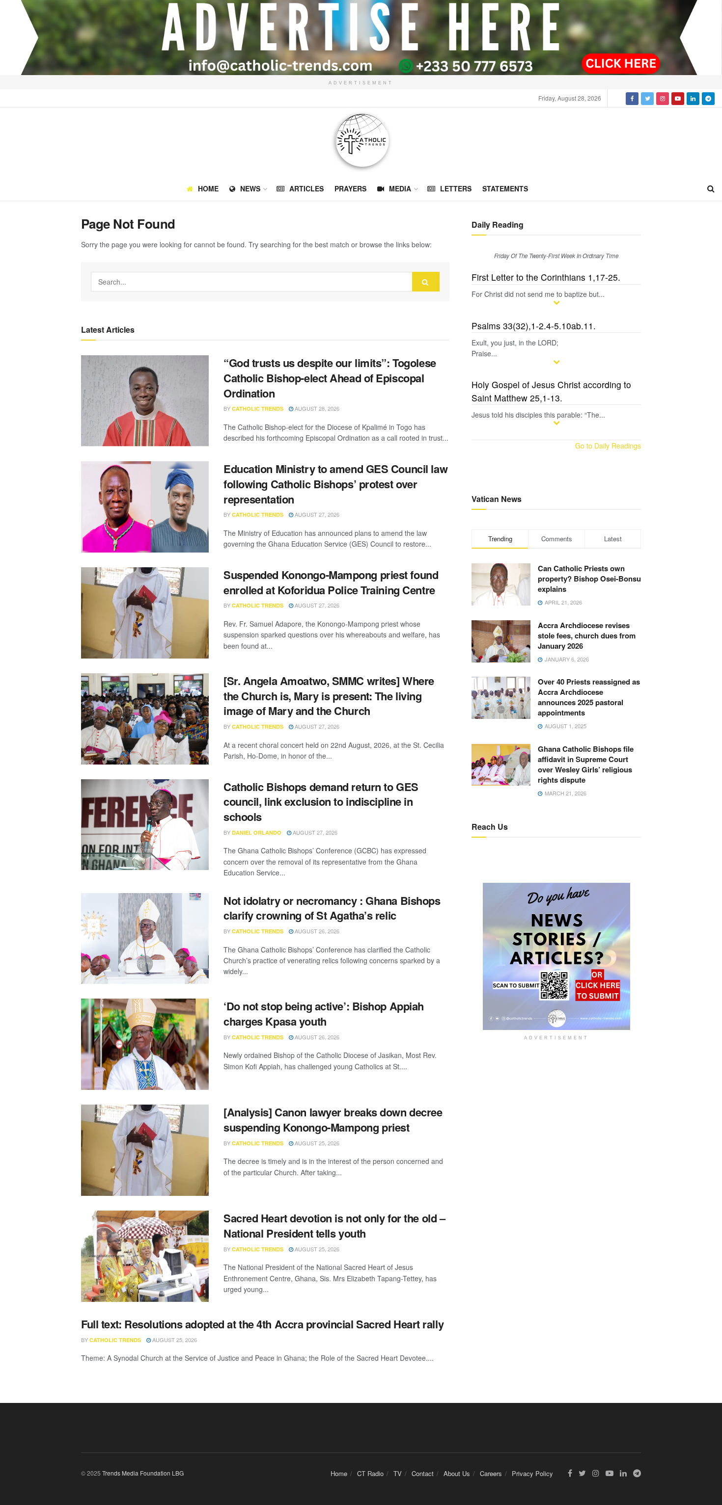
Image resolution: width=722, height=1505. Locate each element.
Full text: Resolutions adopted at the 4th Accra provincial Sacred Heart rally (262, 1324)
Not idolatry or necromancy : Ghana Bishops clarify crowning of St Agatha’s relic (332, 908)
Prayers (350, 188)
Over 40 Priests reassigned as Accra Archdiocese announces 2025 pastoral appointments (589, 697)
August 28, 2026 (316, 408)
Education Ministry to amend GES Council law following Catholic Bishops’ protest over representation (335, 484)
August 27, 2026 (316, 514)
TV (397, 1473)
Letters (456, 188)
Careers (491, 1473)
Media (400, 188)
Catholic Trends (257, 408)
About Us (457, 1473)
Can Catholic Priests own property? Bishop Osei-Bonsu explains (589, 578)
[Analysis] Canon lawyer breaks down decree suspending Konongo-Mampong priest (333, 1119)
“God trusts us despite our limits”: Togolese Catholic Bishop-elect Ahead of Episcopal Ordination (329, 378)
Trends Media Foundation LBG (143, 1473)
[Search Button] (426, 281)
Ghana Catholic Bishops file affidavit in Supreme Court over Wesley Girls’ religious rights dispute (586, 764)
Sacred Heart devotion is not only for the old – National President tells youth (334, 1225)
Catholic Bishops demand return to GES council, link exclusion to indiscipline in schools (320, 802)
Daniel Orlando (256, 832)
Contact (423, 1473)
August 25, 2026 (316, 1143)
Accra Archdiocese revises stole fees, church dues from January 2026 (587, 635)
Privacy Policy (532, 1473)
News (250, 188)
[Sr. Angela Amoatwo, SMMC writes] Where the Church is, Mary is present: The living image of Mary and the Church (328, 696)
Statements (505, 188)
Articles (306, 188)
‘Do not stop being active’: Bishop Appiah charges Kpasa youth (323, 1013)
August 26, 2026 (316, 931)
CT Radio (370, 1473)
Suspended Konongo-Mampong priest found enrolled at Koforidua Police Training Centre (330, 582)
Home (208, 188)
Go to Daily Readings (608, 445)
